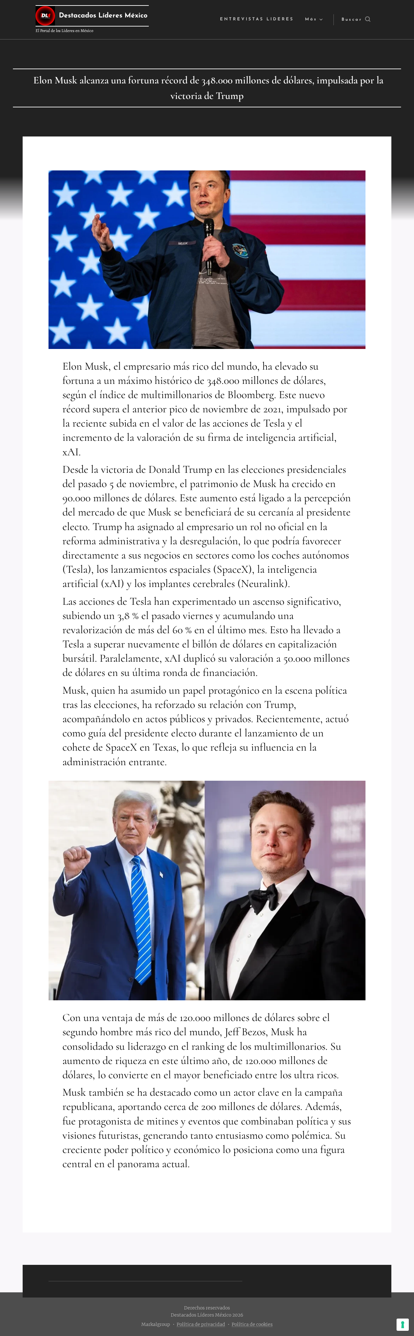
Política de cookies (252, 1324)
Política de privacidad (201, 1324)
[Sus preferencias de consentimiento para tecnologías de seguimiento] (403, 1325)
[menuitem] (257, 19)
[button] (355, 20)
